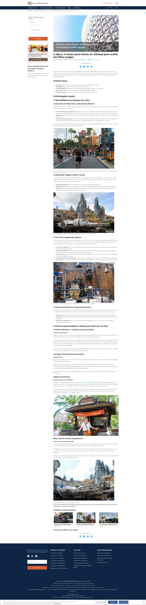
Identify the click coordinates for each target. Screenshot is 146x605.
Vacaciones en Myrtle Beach (58, 560)
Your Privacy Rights (101, 602)
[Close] (143, 602)
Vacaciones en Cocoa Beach (58, 563)
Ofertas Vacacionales (46, 7)
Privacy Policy (57, 603)
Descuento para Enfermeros (104, 555)
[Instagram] (32, 556)
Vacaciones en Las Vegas (57, 555)
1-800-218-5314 (108, 3)
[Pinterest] (36, 556)
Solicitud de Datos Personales (81, 563)
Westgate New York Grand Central (59, 568)
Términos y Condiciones (80, 555)
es (116, 7)
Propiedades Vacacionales (80, 558)
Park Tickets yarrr (60, 7)
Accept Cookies (123, 602)
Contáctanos (76, 7)
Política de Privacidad (79, 553)
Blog (69, 7)
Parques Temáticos (95, 59)
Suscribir (38, 38)
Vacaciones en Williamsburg (58, 565)
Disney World (78, 59)
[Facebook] (28, 556)
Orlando (86, 59)
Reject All (112, 602)
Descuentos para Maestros (104, 553)
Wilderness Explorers (87, 382)
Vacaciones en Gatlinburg (57, 558)
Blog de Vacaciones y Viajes (40, 10)
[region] (73, 602)
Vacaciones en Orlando (56, 553)
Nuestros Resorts (33, 7)
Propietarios (110, 7)
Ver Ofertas (38, 59)
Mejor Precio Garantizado (80, 560)
